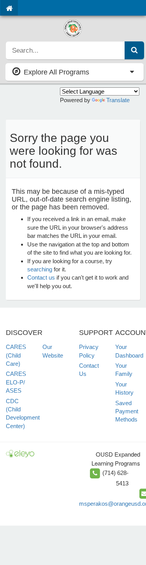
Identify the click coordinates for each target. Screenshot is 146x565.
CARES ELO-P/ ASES (16, 382)
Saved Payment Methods (126, 411)
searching (39, 269)
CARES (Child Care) (16, 355)
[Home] (9, 8)
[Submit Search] (134, 50)
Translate (118, 100)
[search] (65, 50)
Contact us (41, 277)
